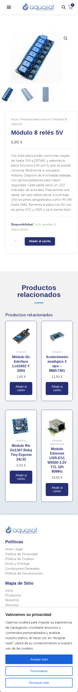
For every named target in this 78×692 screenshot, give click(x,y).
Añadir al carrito (40, 241)
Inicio (14, 119)
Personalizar (39, 671)
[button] (8, 7)
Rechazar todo (39, 682)
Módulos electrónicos (36, 119)
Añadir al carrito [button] (21, 388)
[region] (39, 649)
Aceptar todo (39, 659)
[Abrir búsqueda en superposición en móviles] (64, 7)
